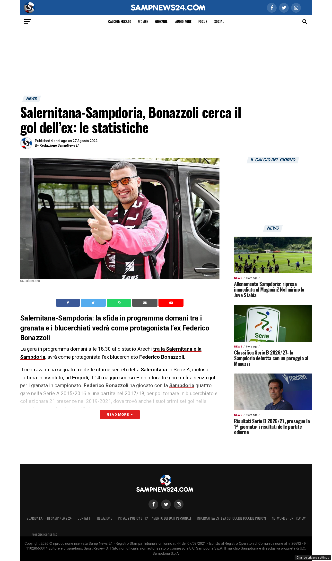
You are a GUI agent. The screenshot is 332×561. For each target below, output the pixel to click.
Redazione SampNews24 (59, 145)
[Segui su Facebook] (153, 504)
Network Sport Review (289, 518)
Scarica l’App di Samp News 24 (49, 518)
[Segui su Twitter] (166, 504)
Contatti (84, 518)
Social (219, 21)
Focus (202, 21)
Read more (118, 414)
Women (143, 21)
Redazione (104, 518)
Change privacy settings (313, 557)
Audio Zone (183, 21)
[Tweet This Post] (94, 303)
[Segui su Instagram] (178, 504)
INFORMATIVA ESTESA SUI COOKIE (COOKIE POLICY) (231, 518)
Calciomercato (119, 21)
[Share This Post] (119, 303)
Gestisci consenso (44, 534)
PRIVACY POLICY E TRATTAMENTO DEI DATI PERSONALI (154, 518)
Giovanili (161, 21)
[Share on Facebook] (68, 303)
